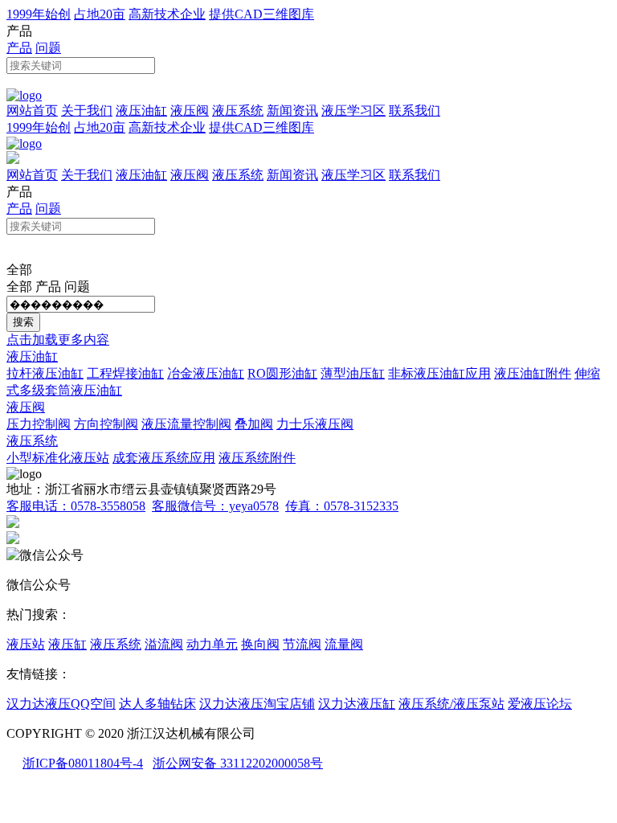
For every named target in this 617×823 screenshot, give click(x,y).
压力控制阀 (38, 424)
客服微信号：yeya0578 (215, 506)
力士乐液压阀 (314, 424)
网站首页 (32, 110)
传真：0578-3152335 (341, 506)
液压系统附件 (257, 458)
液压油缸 (141, 110)
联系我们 (414, 110)
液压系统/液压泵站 (451, 703)
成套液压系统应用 (163, 458)
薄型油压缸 (353, 373)
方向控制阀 (106, 424)
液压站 (25, 644)
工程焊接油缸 (125, 373)
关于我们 (86, 110)
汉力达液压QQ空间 (61, 703)
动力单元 (212, 644)
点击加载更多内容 (57, 339)
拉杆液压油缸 (45, 373)
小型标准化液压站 (57, 458)
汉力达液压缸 (356, 703)
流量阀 (344, 644)
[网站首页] (24, 95)
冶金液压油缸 (205, 373)
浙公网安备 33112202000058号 (238, 763)
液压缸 (67, 644)
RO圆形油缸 (282, 373)
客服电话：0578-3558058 (75, 506)
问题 (48, 48)
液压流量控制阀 (186, 424)
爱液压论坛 (540, 703)
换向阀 (260, 644)
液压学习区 (353, 110)
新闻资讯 (292, 110)
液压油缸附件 (532, 373)
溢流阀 (164, 644)
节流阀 (302, 644)
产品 (19, 48)
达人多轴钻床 (157, 703)
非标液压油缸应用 (439, 373)
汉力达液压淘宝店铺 (257, 703)
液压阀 (189, 110)
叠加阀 (254, 424)
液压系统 (238, 110)
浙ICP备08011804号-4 (82, 763)
